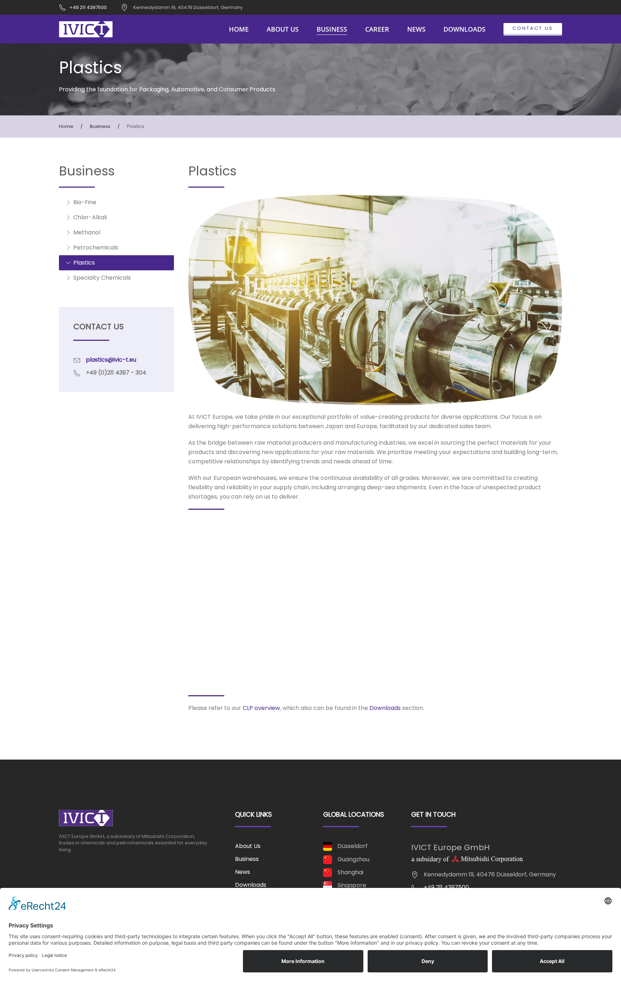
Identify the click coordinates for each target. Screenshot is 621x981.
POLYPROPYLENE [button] (223, 559)
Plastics (84, 262)
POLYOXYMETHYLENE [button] (229, 674)
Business (247, 859)
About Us (283, 29)
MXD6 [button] (208, 617)
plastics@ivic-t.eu (111, 360)
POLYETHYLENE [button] (220, 530)
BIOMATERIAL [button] (219, 587)
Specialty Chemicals (102, 278)
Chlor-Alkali (90, 217)
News (416, 29)
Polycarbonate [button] (225, 645)
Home (239, 29)
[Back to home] (86, 29)
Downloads (464, 29)
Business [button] (332, 29)
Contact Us (532, 28)
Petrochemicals (95, 247)
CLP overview (261, 708)
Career (377, 29)
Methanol (86, 232)
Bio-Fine (84, 202)
